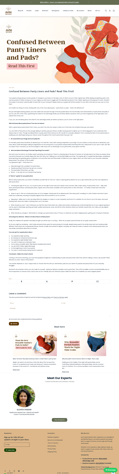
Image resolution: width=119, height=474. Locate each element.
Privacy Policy (46, 297)
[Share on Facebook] (21, 281)
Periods (29, 10)
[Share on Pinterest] (72, 281)
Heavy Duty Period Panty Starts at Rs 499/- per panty (59, 2)
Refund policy (52, 446)
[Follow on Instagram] (14, 471)
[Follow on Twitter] (10, 471)
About (90, 10)
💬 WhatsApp (110, 470)
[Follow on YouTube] (19, 471)
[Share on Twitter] (46, 281)
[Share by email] (97, 281)
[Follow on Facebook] (5, 471)
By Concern (80, 10)
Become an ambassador (55, 440)
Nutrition (45, 10)
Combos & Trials (68, 10)
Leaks (37, 10)
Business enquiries (53, 437)
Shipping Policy (52, 452)
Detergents (55, 10)
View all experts (59, 420)
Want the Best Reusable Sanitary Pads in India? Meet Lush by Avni (34, 359)
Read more (16, 370)
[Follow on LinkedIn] (23, 471)
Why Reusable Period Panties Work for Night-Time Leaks (80, 359)
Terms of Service (59, 297)
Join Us (97, 10)
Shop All (20, 10)
